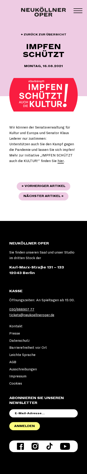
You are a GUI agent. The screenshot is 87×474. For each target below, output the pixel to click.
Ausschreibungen (23, 369)
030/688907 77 (21, 309)
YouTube (65, 446)
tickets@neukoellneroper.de (31, 315)
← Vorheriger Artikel (46, 186)
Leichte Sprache (22, 355)
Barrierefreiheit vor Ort (28, 347)
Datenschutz (19, 340)
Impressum (17, 376)
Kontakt (16, 326)
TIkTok (49, 446)
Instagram (35, 446)
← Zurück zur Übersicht (43, 34)
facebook (20, 446)
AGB (12, 362)
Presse (14, 333)
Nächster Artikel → (45, 196)
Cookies (15, 383)
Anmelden (24, 426)
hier (61, 161)
